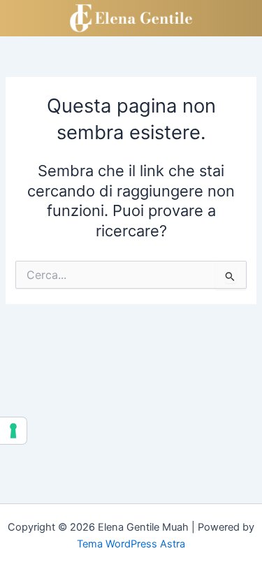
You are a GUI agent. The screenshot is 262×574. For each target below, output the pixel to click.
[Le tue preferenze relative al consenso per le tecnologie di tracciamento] (13, 430)
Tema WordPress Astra (131, 544)
